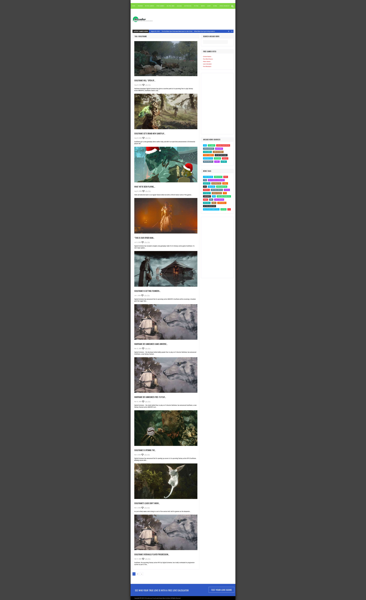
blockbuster (216, 183)
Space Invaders (225, 6)
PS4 (214, 196)
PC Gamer (211, 145)
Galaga (179, 6)
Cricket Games (207, 56)
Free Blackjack (207, 66)
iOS (205, 186)
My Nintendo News (221, 155)
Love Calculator (207, 64)
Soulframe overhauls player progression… (151, 554)
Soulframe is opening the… (145, 450)
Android (206, 190)
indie (225, 177)
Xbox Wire (219, 148)
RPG (211, 199)
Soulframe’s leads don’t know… (147, 503)
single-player (217, 193)
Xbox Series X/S (221, 186)
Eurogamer (207, 152)
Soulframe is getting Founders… (147, 291)
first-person (219, 199)
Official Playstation (223, 145)
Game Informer (218, 152)
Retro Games (149, 6)
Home (133, 6)
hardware (207, 196)
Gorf (209, 6)
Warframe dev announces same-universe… (151, 344)
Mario (203, 6)
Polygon (217, 158)
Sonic (215, 6)
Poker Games (206, 61)
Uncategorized (208, 148)
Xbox (213, 203)
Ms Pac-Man (170, 6)
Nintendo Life (208, 158)
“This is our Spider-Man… (144, 237)
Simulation (218, 177)
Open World (221, 203)
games (225, 183)
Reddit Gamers (208, 155)
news (205, 199)
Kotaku (224, 161)
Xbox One (211, 186)
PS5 (205, 180)
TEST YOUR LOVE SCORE (221, 590)
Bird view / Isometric (224, 196)
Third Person (208, 177)
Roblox (225, 158)
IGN (205, 145)
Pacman (140, 6)
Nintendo (207, 203)
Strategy (207, 193)
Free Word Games (208, 59)
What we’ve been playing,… (144, 186)
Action (223, 209)
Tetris (196, 6)
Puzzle (227, 190)
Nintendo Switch (217, 190)
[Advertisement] (190, 19)
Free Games (160, 6)
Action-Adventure (209, 206)
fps (225, 193)
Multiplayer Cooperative (216, 180)
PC (229, 209)
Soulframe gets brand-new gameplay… (149, 133)
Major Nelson (208, 161)
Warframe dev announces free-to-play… (150, 397)
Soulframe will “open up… (144, 80)
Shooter (206, 183)
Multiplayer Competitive (211, 209)
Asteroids (187, 6)
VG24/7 (217, 161)
